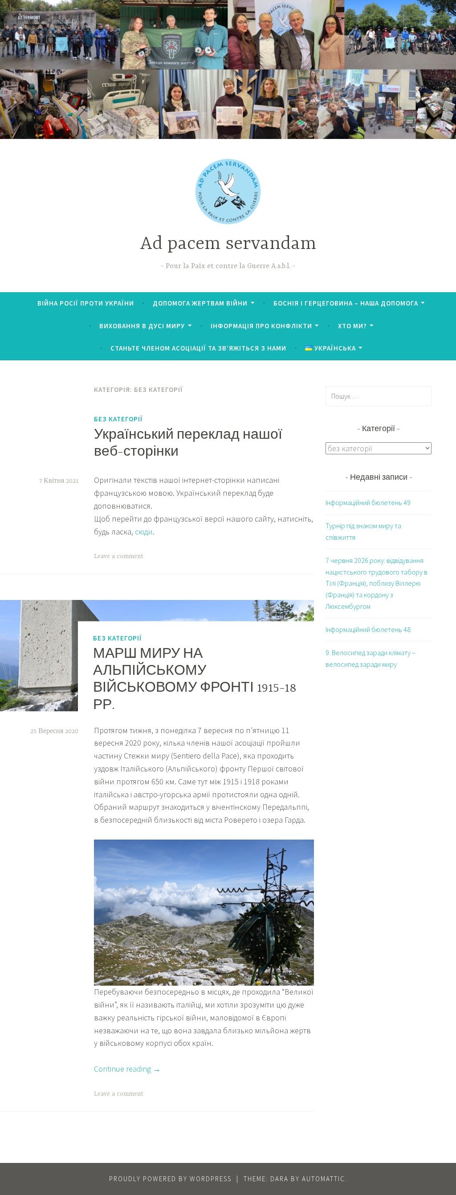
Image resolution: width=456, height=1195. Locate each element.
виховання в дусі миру (142, 326)
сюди (144, 531)
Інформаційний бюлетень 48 (368, 629)
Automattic (323, 1179)
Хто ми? (352, 326)
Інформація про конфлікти (261, 326)
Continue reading (127, 1069)
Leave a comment (118, 556)
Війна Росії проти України (85, 303)
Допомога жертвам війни (200, 303)
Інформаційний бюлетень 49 (368, 502)
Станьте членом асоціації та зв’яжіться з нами (198, 348)
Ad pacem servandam (228, 244)
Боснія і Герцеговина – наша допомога (345, 303)
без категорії (118, 419)
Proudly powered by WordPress (170, 1179)
